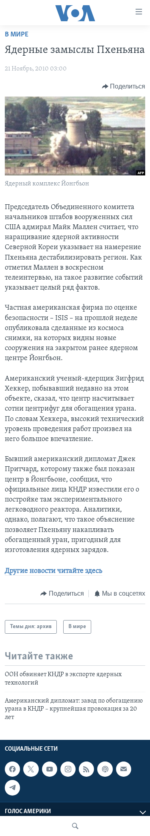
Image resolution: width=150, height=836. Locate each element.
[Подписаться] (123, 769)
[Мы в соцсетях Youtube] (49, 769)
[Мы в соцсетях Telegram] (12, 787)
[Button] (124, 86)
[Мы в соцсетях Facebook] (12, 769)
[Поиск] (75, 826)
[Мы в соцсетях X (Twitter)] (30, 769)
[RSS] (86, 769)
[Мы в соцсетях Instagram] (68, 769)
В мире (16, 34)
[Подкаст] (104, 769)
